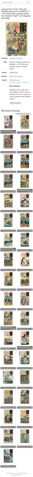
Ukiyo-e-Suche (8, 2)
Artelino (30, 192)
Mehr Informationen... (17, 76)
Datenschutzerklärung (16, 475)
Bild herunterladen (15, 103)
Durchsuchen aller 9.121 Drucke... (20, 82)
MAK (31, 211)
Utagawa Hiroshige (16, 58)
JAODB (14, 133)
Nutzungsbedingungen (22, 473)
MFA (14, 152)
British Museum (15, 80)
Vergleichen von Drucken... (23, 113)
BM (31, 132)
